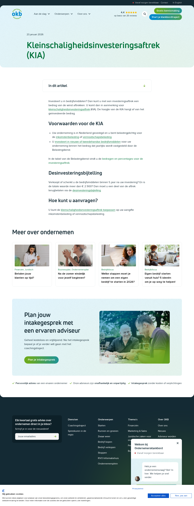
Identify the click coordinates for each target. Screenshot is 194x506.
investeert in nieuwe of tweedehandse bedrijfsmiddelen (88, 141)
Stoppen (102, 452)
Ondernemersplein (108, 463)
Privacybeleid (137, 489)
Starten (101, 425)
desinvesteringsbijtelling (86, 190)
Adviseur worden (167, 436)
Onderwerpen (62, 14)
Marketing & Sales (137, 431)
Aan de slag (40, 14)
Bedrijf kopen (105, 442)
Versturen (55, 436)
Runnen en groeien (108, 431)
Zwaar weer (104, 436)
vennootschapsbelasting (97, 136)
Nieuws (162, 431)
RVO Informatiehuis (108, 458)
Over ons (82, 14)
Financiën (133, 425)
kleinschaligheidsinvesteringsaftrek (69, 109)
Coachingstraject (77, 425)
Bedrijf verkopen (106, 447)
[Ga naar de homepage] (17, 14)
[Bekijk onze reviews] (125, 14)
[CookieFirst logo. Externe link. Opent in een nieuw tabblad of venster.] (3, 491)
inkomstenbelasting (67, 136)
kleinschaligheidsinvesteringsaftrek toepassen (88, 209)
